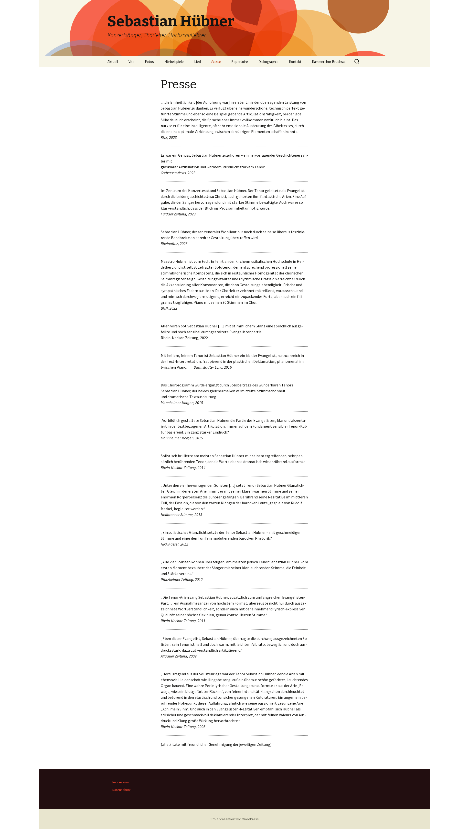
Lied (197, 61)
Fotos (149, 61)
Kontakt (295, 61)
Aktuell (112, 61)
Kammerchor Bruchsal (328, 61)
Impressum (120, 782)
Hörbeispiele (174, 61)
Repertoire (239, 61)
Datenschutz (121, 790)
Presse (216, 61)
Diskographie (268, 61)
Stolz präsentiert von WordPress (235, 819)
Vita (131, 61)
